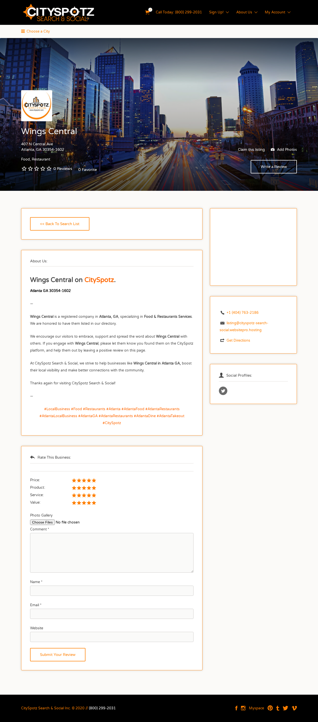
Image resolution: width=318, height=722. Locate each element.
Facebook (236, 708)
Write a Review (274, 166)
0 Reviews (62, 168)
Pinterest (270, 708)
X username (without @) (223, 391)
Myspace (256, 708)
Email (35, 605)
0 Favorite (87, 169)
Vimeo (294, 708)
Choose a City (38, 31)
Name (36, 582)
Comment (39, 529)
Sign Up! (216, 12)
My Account (275, 12)
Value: (35, 502)
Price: (35, 480)
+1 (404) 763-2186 (243, 313)
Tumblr (277, 708)
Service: (37, 495)
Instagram (243, 708)
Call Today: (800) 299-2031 (179, 12)
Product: (37, 487)
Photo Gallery (41, 515)
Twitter (285, 708)
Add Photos (286, 150)
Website (36, 628)
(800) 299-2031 (102, 708)
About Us (244, 12)
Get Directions (238, 340)
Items (147, 12)
